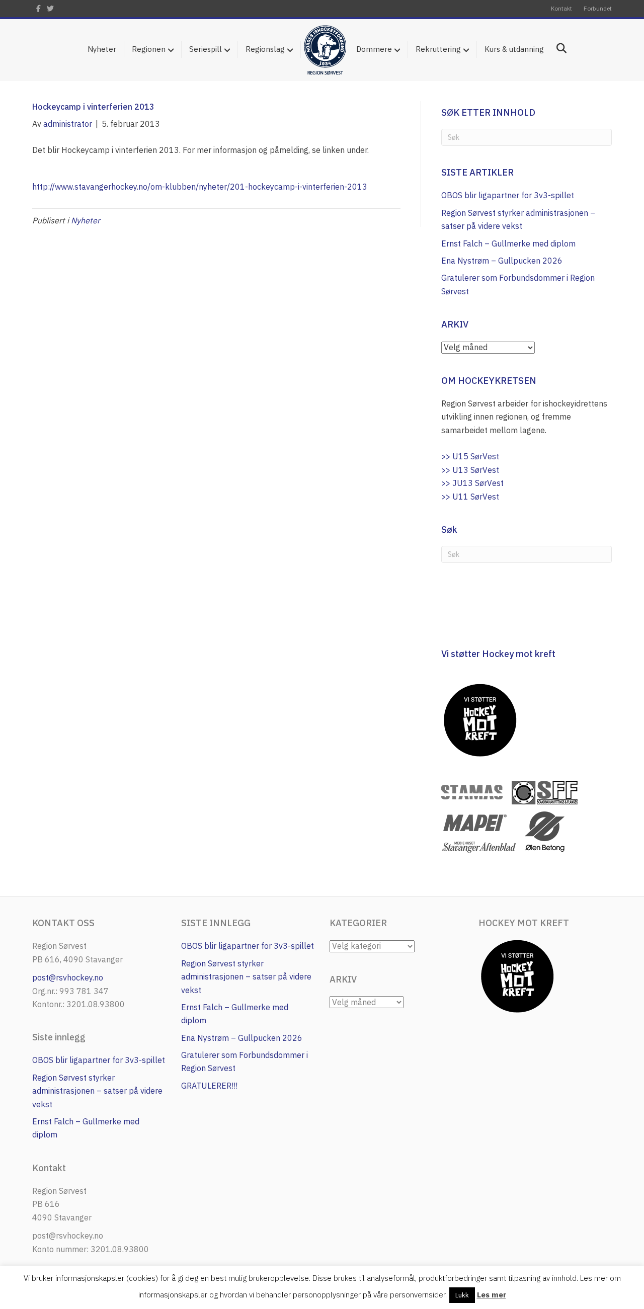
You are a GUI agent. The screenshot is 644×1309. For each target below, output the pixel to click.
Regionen (149, 49)
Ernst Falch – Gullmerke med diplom (508, 243)
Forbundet (598, 8)
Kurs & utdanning (514, 49)
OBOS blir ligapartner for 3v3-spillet (507, 195)
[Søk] (557, 48)
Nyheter (102, 49)
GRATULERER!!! (209, 1086)
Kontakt (561, 8)
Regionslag (265, 49)
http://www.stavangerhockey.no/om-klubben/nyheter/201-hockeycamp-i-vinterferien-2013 (199, 187)
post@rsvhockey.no (67, 977)
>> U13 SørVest (470, 470)
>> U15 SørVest (470, 456)
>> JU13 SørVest (472, 483)
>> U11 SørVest (470, 497)
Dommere (374, 49)
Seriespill (205, 49)
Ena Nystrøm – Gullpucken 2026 (501, 261)
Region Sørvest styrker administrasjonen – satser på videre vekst (97, 1091)
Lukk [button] (462, 1295)
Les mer (491, 1294)
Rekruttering (438, 49)
